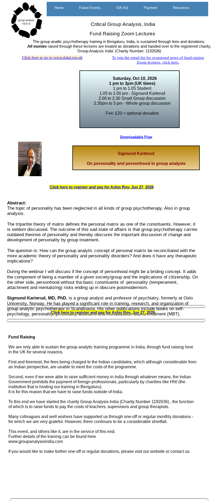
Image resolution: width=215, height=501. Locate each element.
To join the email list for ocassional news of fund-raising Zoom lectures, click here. (158, 59)
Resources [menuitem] (181, 8)
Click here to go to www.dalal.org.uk (52, 57)
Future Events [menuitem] (90, 8)
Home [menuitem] (59, 8)
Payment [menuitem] (150, 8)
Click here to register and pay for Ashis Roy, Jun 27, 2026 (102, 187)
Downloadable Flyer (136, 137)
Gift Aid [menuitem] (122, 8)
